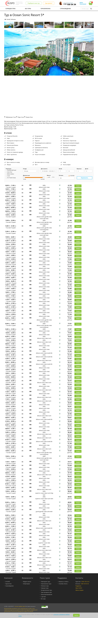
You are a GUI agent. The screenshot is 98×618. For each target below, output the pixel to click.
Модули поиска (27, 581)
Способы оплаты (63, 583)
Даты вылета (44, 168)
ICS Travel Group (11, 177)
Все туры (43, 598)
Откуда (25, 168)
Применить (84, 178)
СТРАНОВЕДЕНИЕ (65, 8)
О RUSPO (7, 581)
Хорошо (76, 615)
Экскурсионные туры (46, 590)
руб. (49, 177)
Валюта (49, 175)
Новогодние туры (45, 581)
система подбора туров (20, 606)
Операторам (26, 583)
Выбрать (78, 186)
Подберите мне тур (34, 3)
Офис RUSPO (78, 588)
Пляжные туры (45, 586)
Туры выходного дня (46, 592)
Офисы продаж (79, 590)
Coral (8, 175)
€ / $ (53, 177)
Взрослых (79, 168)
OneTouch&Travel (11, 170)
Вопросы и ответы (63, 581)
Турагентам (8, 583)
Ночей (60, 168)
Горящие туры (45, 588)
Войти (81, 2)
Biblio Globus (10, 174)
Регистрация (83, 4)
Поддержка (78, 586)
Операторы (8, 168)
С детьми (43, 596)
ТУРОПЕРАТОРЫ (45, 8)
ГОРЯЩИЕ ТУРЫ (10, 8)
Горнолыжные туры (46, 583)
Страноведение (9, 586)
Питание (61, 175)
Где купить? (48, 3)
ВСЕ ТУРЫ (28, 8)
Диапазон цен (26, 175)
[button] (92, 52)
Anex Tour (9, 172)
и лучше (72, 175)
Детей (86, 168)
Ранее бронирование (46, 594)
